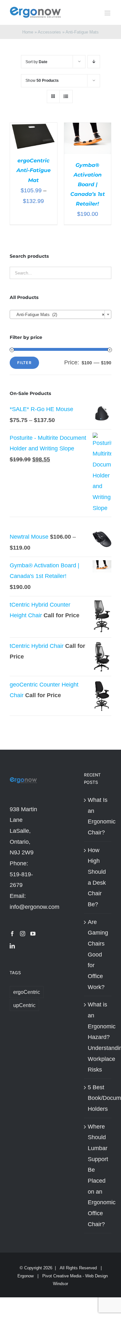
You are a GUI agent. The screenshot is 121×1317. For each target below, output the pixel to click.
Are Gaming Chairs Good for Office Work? (98, 954)
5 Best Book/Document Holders (98, 1098)
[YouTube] (32, 933)
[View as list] (66, 96)
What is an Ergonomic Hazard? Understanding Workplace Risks (98, 1037)
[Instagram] (22, 933)
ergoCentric (26, 992)
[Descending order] (93, 61)
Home (27, 32)
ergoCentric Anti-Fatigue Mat (33, 170)
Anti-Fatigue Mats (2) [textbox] (59, 314)
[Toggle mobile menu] (108, 13)
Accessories (49, 32)
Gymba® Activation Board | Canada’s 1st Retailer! (87, 184)
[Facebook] (12, 933)
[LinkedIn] (12, 945)
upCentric (24, 1005)
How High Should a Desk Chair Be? (97, 877)
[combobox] (60, 314)
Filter (24, 362)
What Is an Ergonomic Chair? (98, 816)
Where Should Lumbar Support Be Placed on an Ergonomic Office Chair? (98, 1175)
